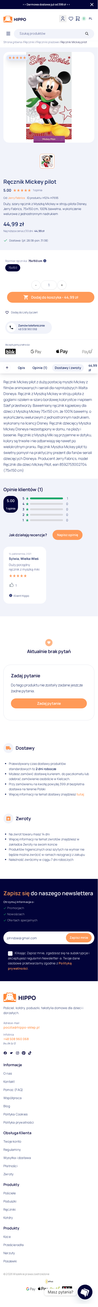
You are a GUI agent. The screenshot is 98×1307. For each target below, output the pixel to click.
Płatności (10, 1166)
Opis (21, 368)
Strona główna (12, 42)
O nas (7, 1073)
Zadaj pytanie (49, 703)
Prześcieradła (13, 1245)
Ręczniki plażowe (48, 42)
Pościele (9, 1193)
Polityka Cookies (15, 1114)
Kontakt (9, 1081)
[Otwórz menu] (8, 34)
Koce (7, 1236)
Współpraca (12, 1098)
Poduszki (10, 1201)
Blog (6, 1106)
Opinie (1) (40, 368)
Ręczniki (29, 42)
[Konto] (62, 18)
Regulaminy (12, 1149)
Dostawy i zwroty (68, 368)
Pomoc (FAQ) (13, 1090)
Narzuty (9, 1253)
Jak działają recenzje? (28, 534)
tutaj (80, 794)
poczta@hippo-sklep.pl (21, 1027)
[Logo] (14, 19)
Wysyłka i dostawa (17, 1158)
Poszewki (10, 1261)
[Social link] (5, 1053)
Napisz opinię (67, 535)
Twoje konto (12, 1141)
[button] (47, 161)
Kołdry (8, 1217)
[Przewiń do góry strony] (7, 367)
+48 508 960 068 (16, 1039)
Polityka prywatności (18, 1122)
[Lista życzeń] (71, 18)
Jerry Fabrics (16, 198)
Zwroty (8, 1174)
